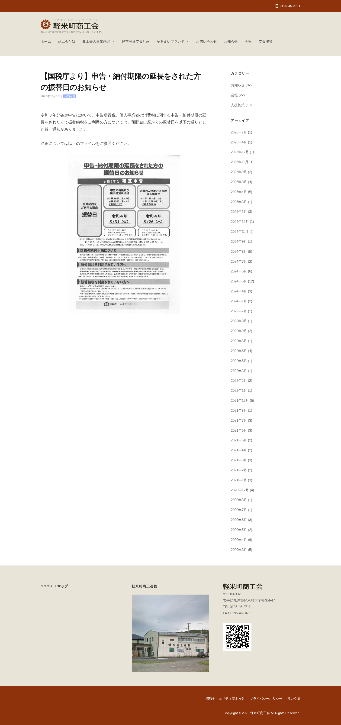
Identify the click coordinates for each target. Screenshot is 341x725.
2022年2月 (239, 380)
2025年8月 (239, 182)
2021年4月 (239, 450)
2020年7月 (239, 510)
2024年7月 (239, 261)
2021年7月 (239, 420)
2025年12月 (240, 152)
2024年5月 (239, 281)
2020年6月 (239, 520)
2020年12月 (240, 490)
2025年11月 (239, 162)
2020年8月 (239, 500)
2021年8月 (239, 410)
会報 (248, 41)
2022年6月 (239, 351)
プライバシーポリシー (266, 698)
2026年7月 (239, 132)
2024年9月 (239, 241)
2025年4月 (239, 192)
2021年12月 (240, 400)
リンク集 (293, 698)
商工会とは (66, 41)
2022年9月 (239, 331)
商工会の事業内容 (96, 41)
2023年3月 (239, 321)
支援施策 (266, 41)
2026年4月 (239, 142)
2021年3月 (239, 460)
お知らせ (231, 41)
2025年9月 (239, 172)
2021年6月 (239, 430)
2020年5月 (239, 530)
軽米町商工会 (260, 713)
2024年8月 (239, 251)
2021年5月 (239, 440)
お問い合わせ (206, 41)
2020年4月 (239, 540)
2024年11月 (239, 231)
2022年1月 (239, 390)
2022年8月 (239, 341)
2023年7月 (239, 311)
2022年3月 (239, 371)
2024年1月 (239, 301)
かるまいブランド (170, 41)
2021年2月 (239, 470)
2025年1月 (239, 212)
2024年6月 (239, 271)
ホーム (46, 41)
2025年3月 (239, 202)
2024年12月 (240, 221)
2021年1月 (239, 480)
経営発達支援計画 (136, 41)
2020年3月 (239, 550)
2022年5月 (239, 361)
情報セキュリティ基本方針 (225, 698)
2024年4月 (239, 291)
